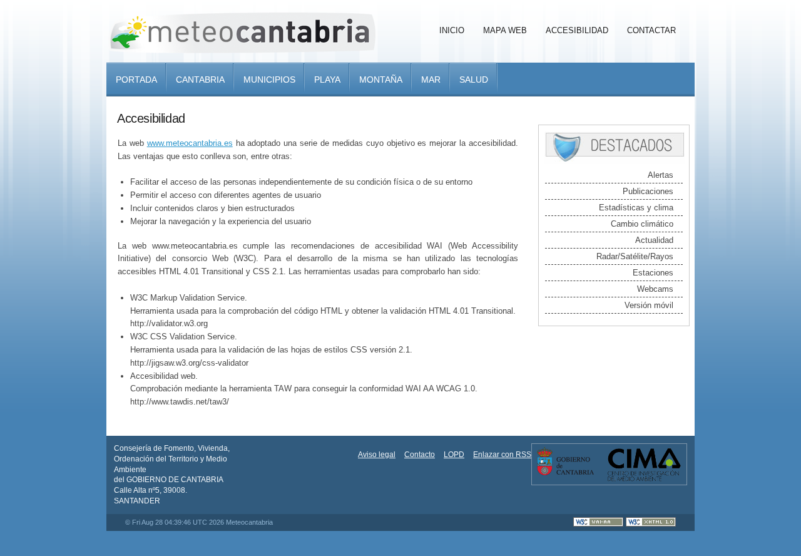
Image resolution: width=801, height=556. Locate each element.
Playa (327, 80)
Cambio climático (642, 224)
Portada (136, 80)
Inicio (451, 30)
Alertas (660, 175)
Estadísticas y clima (636, 207)
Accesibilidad (577, 30)
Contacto (419, 454)
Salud (473, 80)
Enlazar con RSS (502, 454)
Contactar (651, 30)
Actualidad (654, 240)
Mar (431, 80)
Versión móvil (649, 305)
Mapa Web (505, 30)
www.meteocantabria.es (190, 143)
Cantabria (200, 80)
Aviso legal (376, 454)
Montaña (380, 80)
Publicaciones (648, 191)
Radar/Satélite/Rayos (634, 256)
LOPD (454, 454)
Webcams (655, 289)
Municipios (269, 80)
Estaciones (653, 272)
